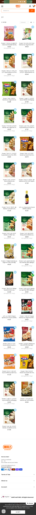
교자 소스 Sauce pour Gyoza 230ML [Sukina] (27, 208)
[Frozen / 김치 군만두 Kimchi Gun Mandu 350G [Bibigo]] (27, 251)
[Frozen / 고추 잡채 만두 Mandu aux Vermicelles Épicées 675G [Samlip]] (27, 389)
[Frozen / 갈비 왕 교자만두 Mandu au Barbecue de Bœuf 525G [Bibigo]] (9, 417)
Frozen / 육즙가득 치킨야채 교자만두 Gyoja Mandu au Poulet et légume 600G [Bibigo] (27, 73)
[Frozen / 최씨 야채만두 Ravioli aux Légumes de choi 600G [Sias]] (9, 89)
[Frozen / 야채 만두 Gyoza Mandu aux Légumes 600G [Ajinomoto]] (27, 306)
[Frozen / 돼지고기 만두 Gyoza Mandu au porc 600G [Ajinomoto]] (9, 334)
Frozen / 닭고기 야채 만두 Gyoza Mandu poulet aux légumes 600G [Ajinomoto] (9, 372)
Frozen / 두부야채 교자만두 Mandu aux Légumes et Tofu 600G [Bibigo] (9, 127)
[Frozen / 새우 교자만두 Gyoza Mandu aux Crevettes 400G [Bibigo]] (9, 170)
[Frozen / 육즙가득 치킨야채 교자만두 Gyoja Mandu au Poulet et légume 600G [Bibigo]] (27, 61)
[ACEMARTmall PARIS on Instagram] (22, 2)
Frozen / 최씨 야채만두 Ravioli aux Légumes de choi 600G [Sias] (9, 100)
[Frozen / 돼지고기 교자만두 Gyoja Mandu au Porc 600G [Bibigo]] (9, 144)
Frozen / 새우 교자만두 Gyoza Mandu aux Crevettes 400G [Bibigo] (9, 181)
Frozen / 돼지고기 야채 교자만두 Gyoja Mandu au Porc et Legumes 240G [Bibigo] (9, 72)
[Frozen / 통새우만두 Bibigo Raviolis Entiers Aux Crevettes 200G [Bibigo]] (9, 279)
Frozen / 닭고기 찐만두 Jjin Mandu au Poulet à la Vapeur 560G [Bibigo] (9, 208)
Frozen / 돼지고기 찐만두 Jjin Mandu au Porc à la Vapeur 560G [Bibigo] (27, 181)
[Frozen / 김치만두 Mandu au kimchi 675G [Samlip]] (27, 334)
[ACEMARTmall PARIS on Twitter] (20, 2)
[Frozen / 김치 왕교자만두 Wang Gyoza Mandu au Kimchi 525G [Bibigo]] (27, 224)
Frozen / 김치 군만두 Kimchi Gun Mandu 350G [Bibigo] (26, 261)
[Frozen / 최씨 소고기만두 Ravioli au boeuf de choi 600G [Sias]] (27, 144)
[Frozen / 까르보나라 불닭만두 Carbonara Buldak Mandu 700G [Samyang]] (9, 34)
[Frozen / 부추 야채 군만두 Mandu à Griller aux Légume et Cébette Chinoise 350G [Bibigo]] (9, 224)
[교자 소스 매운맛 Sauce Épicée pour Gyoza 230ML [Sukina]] (9, 306)
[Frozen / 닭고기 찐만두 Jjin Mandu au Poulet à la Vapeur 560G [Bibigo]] (9, 197)
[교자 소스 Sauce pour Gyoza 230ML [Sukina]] (27, 197)
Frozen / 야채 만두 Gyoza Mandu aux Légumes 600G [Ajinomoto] (26, 317)
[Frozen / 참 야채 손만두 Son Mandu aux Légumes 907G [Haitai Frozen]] (27, 34)
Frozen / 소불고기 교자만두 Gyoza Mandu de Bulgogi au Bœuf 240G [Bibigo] (9, 400)
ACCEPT (18, 512)
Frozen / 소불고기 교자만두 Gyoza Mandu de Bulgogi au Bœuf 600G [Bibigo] (27, 100)
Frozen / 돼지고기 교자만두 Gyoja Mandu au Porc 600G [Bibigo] (9, 155)
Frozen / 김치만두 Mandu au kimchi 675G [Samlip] (27, 344)
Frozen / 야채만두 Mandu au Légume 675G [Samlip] (9, 261)
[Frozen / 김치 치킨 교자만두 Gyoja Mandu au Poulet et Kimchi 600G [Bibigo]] (27, 116)
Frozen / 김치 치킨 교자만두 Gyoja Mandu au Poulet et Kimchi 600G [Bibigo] (26, 127)
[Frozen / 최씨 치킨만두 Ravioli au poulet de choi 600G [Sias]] (27, 362)
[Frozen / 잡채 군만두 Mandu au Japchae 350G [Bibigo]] (27, 279)
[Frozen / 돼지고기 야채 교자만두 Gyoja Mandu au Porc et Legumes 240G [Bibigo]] (9, 61)
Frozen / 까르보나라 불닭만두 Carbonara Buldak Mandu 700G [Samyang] (9, 44)
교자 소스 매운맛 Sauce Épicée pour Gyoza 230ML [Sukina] (9, 317)
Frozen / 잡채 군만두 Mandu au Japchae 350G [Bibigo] (26, 289)
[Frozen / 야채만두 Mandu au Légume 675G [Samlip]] (9, 251)
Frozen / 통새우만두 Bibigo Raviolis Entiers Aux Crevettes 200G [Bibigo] (9, 290)
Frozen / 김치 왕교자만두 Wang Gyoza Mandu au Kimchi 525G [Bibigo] (27, 235)
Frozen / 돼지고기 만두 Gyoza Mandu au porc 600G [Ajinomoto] (9, 345)
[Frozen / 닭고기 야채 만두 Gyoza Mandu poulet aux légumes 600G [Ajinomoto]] (9, 362)
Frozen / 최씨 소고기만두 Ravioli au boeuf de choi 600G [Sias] (27, 155)
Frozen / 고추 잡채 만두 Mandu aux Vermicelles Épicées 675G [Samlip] (26, 400)
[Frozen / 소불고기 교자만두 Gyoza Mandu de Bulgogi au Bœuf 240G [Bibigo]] (9, 389)
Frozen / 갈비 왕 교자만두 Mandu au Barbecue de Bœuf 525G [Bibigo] (9, 427)
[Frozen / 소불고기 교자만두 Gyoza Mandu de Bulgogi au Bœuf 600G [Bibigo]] (27, 89)
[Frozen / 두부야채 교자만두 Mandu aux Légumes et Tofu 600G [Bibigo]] (9, 116)
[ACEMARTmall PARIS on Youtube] (24, 2)
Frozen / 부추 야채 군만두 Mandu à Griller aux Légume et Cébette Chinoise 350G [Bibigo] (9, 236)
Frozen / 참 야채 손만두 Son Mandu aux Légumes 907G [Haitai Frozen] (26, 44)
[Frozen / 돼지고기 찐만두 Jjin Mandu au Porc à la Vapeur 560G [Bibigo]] (27, 170)
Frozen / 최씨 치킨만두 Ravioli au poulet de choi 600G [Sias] (27, 372)
